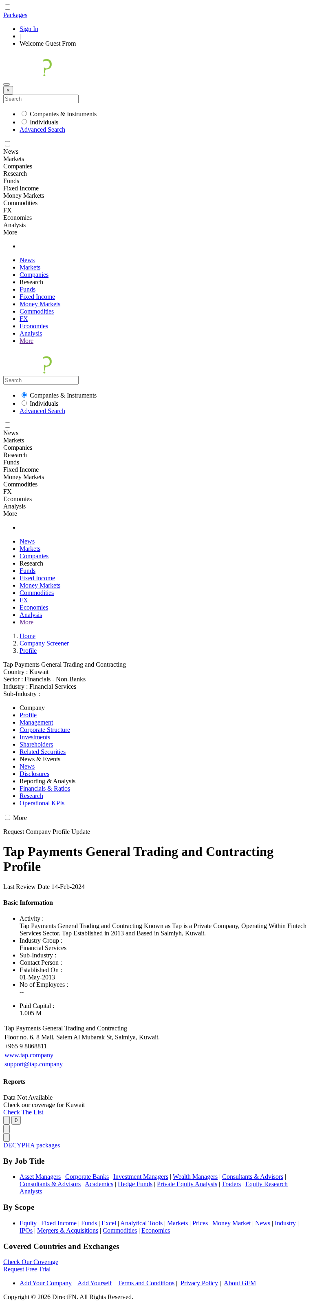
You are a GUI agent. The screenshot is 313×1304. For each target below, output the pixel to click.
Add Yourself (94, 1283)
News (27, 259)
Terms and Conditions (146, 1283)
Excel (108, 1223)
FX (24, 318)
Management (36, 722)
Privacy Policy (199, 1283)
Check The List (23, 1112)
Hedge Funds (135, 1183)
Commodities (37, 311)
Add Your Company (46, 1283)
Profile (28, 650)
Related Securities (43, 751)
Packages (15, 14)
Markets (30, 267)
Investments (35, 737)
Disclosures (34, 773)
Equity (28, 1223)
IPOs (26, 1230)
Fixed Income (37, 296)
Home (27, 635)
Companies (34, 274)
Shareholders (36, 744)
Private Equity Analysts (187, 1183)
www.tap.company (28, 1055)
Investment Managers (140, 1176)
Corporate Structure (45, 729)
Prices (200, 1223)
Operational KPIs (42, 803)
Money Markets (40, 304)
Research (31, 795)
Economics (155, 1230)
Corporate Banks (87, 1176)
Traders (231, 1183)
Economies (34, 326)
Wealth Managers (195, 1176)
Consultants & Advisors (252, 1176)
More (26, 340)
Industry (285, 1223)
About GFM (240, 1283)
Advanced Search (42, 129)
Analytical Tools (141, 1223)
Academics (99, 1183)
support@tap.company (33, 1064)
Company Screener (44, 643)
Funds (27, 289)
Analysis (31, 333)
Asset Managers (40, 1176)
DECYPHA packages (31, 1145)
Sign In (29, 28)
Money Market (231, 1223)
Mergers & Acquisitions (67, 1230)
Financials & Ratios (45, 788)
